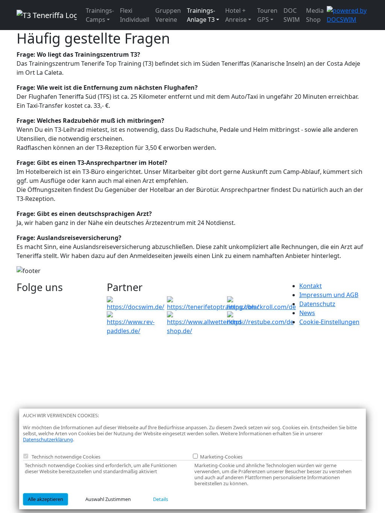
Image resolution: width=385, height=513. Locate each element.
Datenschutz (317, 304)
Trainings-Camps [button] (100, 15)
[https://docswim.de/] (135, 303)
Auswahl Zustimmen (108, 499)
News (307, 313)
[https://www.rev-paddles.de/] (132, 322)
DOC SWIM (291, 15)
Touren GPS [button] (267, 15)
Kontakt (310, 286)
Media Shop (315, 15)
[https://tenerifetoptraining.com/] (213, 303)
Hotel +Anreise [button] (236, 15)
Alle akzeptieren (45, 499)
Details (160, 499)
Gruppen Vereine (168, 15)
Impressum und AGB (328, 295)
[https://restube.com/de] (260, 318)
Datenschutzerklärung (48, 439)
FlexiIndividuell (134, 15)
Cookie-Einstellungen (329, 322)
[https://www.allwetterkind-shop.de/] (205, 322)
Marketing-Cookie (219, 457)
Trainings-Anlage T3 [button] (201, 15)
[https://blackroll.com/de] (261, 303)
